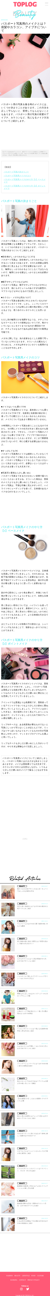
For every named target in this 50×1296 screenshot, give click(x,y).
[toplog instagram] (22, 1289)
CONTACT (22, 1280)
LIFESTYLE (26, 1276)
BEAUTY (17, 1276)
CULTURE (40, 1276)
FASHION (9, 1276)
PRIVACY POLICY (34, 1280)
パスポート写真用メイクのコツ (17, 176)
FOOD (33, 1276)
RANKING (13, 1280)
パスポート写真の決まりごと (16, 172)
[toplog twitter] (28, 1289)
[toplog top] (25, 4)
